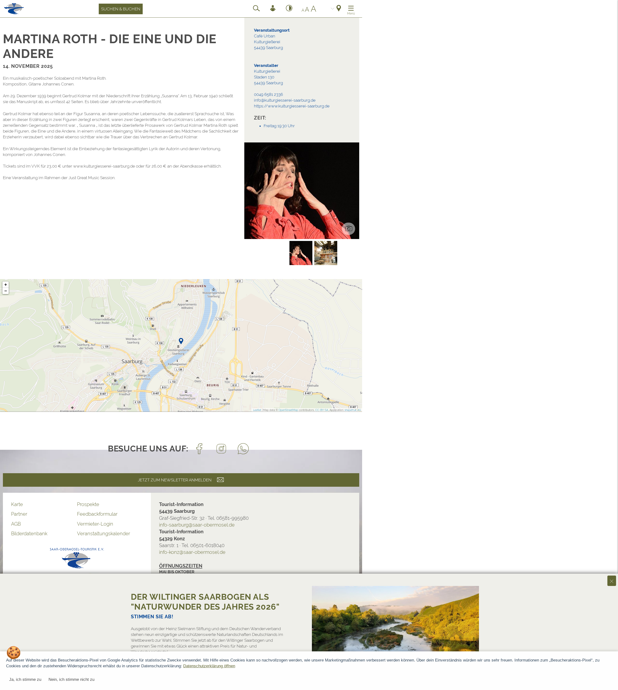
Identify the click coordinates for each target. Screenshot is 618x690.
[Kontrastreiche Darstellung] (289, 9)
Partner (19, 514)
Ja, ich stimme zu (25, 679)
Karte (17, 504)
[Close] (611, 581)
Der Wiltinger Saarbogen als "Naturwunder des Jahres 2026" (205, 602)
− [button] (5, 290)
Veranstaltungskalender (103, 533)
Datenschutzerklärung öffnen (209, 666)
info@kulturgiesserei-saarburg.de (285, 100)
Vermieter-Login (95, 524)
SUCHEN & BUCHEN (120, 9)
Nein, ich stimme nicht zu (71, 679)
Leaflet (257, 410)
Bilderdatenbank (29, 533)
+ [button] (5, 284)
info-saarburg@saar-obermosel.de (197, 525)
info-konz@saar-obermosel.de (192, 552)
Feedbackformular (97, 514)
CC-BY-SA (321, 410)
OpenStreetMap (288, 410)
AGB (16, 524)
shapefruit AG (352, 410)
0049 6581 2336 (268, 94)
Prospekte (88, 504)
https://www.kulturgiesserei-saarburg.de (292, 106)
